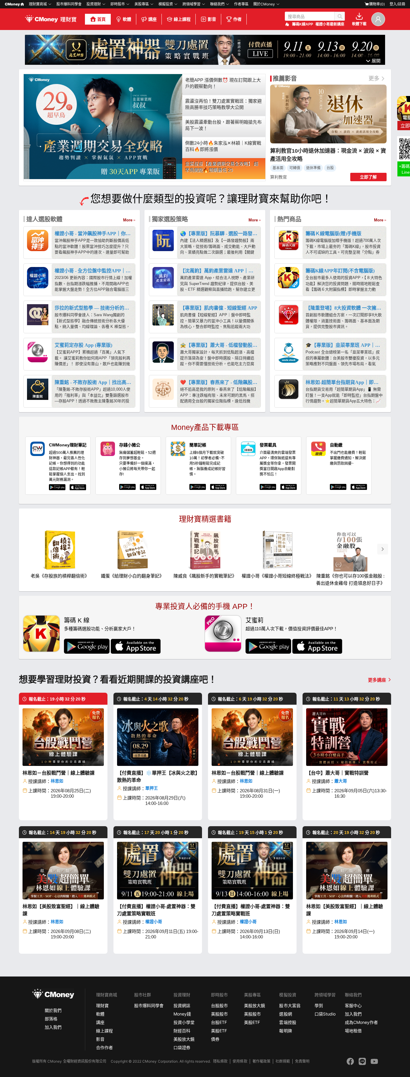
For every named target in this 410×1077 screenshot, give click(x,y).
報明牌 (285, 1030)
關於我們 (53, 1010)
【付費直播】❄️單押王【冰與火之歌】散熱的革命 (157, 776)
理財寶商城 (38, 4)
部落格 (51, 1018)
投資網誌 (181, 1005)
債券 (215, 1039)
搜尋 (339, 16)
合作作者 (104, 1047)
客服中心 (353, 1005)
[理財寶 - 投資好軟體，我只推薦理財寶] (51, 19)
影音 (212, 19)
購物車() (377, 4)
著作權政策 (261, 1061)
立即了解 (368, 177)
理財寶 (102, 1005)
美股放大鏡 (183, 1039)
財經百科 (181, 1030)
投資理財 (93, 4)
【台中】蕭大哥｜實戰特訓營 (337, 773)
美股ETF (219, 1030)
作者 (237, 19)
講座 (152, 19)
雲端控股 (287, 1022)
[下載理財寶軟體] (205, 63)
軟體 (127, 19)
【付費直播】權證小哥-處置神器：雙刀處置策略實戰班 (156, 910)
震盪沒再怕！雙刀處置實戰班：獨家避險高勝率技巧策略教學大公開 (223, 104)
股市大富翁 (289, 1005)
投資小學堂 (183, 1022)
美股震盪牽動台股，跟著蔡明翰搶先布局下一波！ (223, 125)
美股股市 (219, 1013)
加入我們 (53, 1027)
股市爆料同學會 (69, 4)
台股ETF (219, 1022)
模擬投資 (165, 4)
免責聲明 (302, 1061)
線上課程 (182, 19)
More (127, 220)
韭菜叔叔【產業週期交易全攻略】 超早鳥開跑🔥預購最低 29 (221, 167)
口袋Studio (325, 1013)
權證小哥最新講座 (329, 24)
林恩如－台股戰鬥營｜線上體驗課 (59, 773)
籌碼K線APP (302, 24)
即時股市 (117, 4)
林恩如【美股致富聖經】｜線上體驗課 (61, 910)
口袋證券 (181, 1047)
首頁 (101, 19)
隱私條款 (220, 1061)
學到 (319, 1005)
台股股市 (219, 1005)
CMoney (12, 4)
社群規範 (283, 1061)
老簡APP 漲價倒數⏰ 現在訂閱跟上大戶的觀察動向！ (223, 83)
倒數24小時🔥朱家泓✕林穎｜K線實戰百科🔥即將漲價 (223, 146)
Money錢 (182, 1013)
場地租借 (353, 1030)
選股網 (285, 1013)
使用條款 (240, 1061)
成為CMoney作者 (361, 1022)
